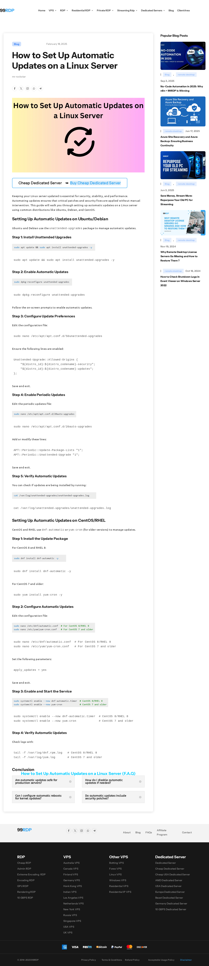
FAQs (149, 832)
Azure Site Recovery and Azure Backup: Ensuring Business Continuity (179, 141)
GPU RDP (22, 886)
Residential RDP (81, 10)
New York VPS (71, 909)
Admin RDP (24, 868)
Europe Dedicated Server (170, 891)
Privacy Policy (88, 960)
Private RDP (104, 10)
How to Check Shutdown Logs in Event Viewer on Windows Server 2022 (180, 281)
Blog (171, 10)
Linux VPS (115, 874)
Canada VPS (70, 868)
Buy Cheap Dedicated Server (95, 183)
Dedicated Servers (151, 10)
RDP (62, 10)
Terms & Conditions (112, 960)
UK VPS (68, 932)
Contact (187, 832)
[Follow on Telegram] (40, 88)
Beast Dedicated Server (169, 897)
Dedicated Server (165, 862)
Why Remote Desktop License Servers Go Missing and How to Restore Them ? (179, 256)
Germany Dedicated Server (171, 903)
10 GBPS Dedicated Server (170, 909)
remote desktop (186, 74)
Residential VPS (118, 886)
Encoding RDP (26, 880)
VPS (51, 10)
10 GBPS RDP (25, 897)
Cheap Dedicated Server (169, 868)
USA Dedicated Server (168, 886)
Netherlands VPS (73, 903)
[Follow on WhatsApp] (34, 88)
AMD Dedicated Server (168, 880)
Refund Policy (132, 960)
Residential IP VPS (120, 891)
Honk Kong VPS (72, 886)
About (127, 832)
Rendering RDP (26, 891)
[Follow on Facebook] (14, 88)
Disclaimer (186, 960)
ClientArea (183, 10)
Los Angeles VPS (73, 897)
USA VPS (68, 926)
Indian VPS (70, 891)
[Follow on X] (21, 88)
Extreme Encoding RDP (31, 874)
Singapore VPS (72, 920)
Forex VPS (115, 868)
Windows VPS (117, 880)
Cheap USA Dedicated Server (172, 874)
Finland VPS (70, 874)
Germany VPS (71, 880)
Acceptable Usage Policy (161, 960)
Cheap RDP (24, 862)
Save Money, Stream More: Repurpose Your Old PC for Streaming (176, 200)
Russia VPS (70, 915)
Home (41, 10)
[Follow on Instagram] (27, 88)
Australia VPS (71, 862)
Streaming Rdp (126, 10)
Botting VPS (116, 862)
